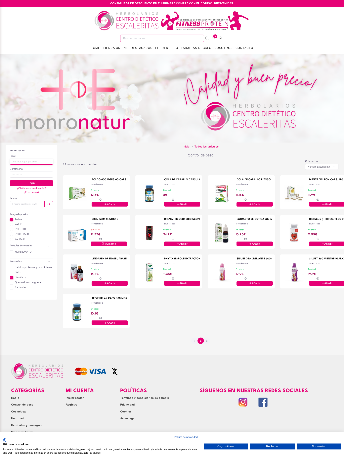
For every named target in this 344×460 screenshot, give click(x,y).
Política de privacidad (186, 437)
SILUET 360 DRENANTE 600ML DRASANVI (254, 258)
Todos (18, 219)
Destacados (141, 47)
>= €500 (19, 239)
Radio (15, 397)
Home (95, 47)
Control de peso (22, 404)
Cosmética (18, 411)
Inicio (186, 146)
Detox (18, 272)
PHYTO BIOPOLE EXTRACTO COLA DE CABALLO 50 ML (182, 258)
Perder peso (166, 47)
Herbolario (18, 418)
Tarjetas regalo (196, 47)
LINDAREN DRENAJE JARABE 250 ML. (109, 258)
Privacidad (127, 404)
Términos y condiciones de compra (144, 397)
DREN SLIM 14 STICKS (105, 219)
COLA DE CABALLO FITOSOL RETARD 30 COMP (254, 179)
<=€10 (18, 224)
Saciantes (20, 287)
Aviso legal (128, 418)
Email (13, 156)
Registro (71, 404)
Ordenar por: (312, 161)
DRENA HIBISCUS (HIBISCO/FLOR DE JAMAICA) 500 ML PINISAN (182, 219)
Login (31, 183)
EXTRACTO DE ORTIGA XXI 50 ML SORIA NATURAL (254, 219)
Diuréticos (20, 277)
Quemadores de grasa (28, 282)
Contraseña (16, 169)
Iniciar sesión (75, 397)
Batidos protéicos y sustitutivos (33, 267)
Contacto (244, 47)
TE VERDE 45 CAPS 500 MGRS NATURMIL (109, 298)
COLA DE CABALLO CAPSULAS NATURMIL (182, 179)
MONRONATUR (24, 251)
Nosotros (223, 47)
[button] (31, 246)
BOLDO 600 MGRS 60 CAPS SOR (109, 179)
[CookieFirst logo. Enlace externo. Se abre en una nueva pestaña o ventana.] (4, 440)
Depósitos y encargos (26, 425)
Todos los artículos (206, 146)
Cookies (126, 411)
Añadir (111, 204)
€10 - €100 (21, 229)
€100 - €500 (22, 234)
